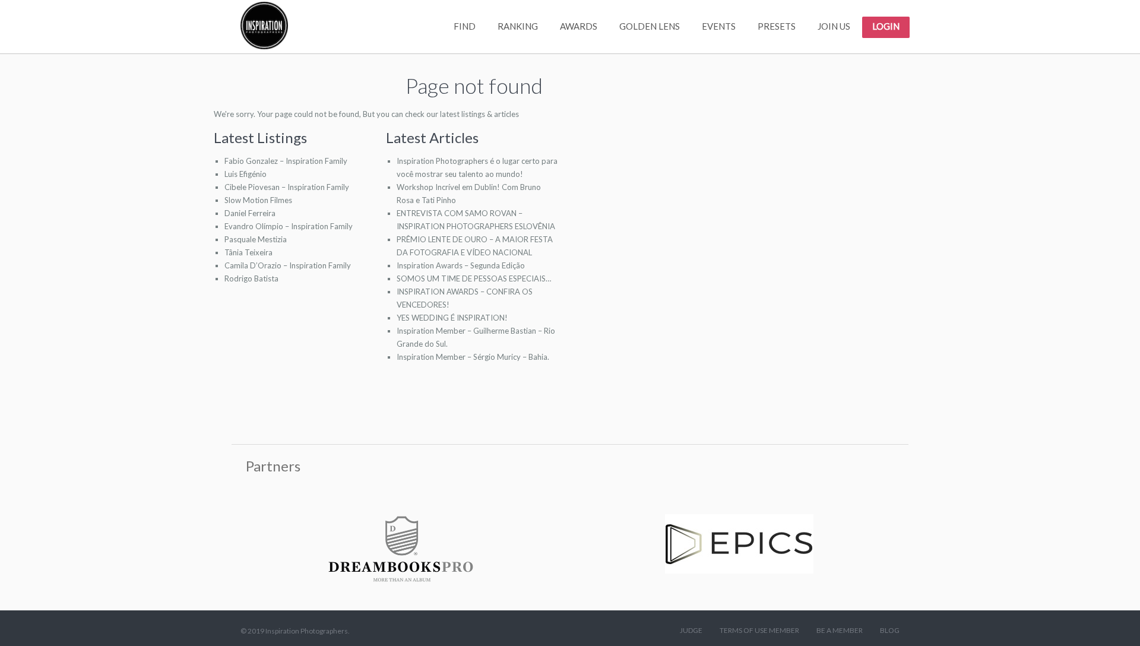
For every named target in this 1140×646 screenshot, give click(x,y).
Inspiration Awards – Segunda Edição (461, 265)
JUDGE (691, 630)
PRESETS (777, 26)
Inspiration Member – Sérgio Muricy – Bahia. (473, 357)
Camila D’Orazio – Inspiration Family (287, 265)
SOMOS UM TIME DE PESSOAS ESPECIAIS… (474, 278)
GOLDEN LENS (649, 26)
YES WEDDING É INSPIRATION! (452, 317)
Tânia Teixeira (248, 252)
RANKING (518, 26)
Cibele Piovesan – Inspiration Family (286, 187)
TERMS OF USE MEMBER (759, 630)
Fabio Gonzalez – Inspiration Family (285, 161)
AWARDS (578, 26)
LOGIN (886, 26)
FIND (465, 26)
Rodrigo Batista (251, 278)
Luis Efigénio (245, 174)
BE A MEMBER (839, 630)
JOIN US (834, 26)
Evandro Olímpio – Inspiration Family (288, 226)
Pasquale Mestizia (255, 239)
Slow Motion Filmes (258, 200)
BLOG (890, 630)
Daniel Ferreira (250, 213)
